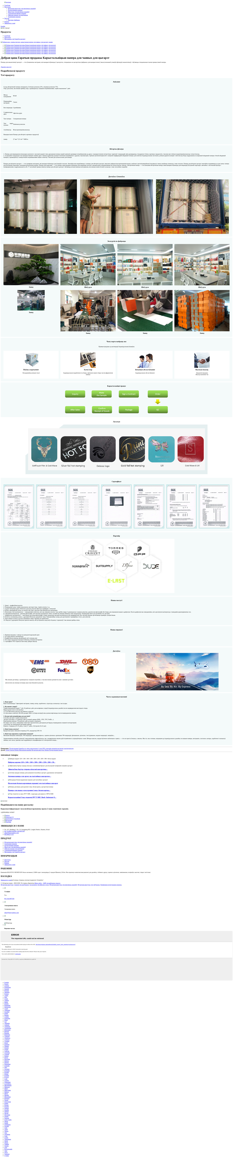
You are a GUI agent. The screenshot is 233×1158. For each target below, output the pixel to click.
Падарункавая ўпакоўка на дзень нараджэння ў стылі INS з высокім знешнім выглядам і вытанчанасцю (41, 748)
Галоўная (7, 5)
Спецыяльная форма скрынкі (17, 13)
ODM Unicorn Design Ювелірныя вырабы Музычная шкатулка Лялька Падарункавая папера (34, 750)
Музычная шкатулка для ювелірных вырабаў (22, 8)
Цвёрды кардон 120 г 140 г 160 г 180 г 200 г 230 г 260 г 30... (31, 762)
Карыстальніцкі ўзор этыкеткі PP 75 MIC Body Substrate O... (32, 797)
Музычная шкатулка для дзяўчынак (89, 885)
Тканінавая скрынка (14, 17)
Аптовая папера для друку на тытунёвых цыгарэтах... (29, 776)
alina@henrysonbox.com (11, 833)
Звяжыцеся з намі (9, 23)
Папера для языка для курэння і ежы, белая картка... (29, 790)
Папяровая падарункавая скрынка (111, 885)
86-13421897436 (20, 831)
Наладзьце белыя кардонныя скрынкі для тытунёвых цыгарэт (33, 783)
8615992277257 (9, 834)
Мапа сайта (38, 883)
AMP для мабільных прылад (51, 883)
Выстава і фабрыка (14, 20)
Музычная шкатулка (7, 885)
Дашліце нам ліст (6, 67)
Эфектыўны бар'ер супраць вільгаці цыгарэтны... (28, 769)
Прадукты (7, 7)
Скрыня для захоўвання (21, 885)
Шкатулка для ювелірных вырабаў (18, 12)
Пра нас (6, 18)
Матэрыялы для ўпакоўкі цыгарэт (14, 39)
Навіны (6, 21)
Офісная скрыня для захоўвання (18, 15)
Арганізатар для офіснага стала (39, 885)
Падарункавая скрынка (15, 10)
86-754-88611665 (9, 831)
